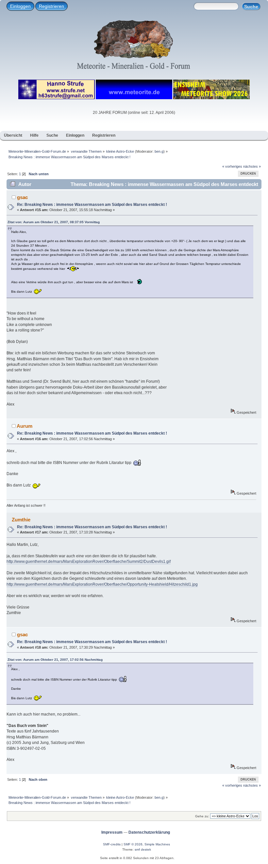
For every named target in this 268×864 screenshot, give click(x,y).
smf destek (143, 849)
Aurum (24, 426)
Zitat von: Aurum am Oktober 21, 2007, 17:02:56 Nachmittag (55, 659)
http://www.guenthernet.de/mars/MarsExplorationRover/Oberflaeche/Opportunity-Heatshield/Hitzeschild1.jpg (102, 584)
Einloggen (20, 6)
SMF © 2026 (133, 844)
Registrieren (51, 6)
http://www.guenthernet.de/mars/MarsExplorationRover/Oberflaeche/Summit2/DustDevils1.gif (89, 561)
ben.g (159, 151)
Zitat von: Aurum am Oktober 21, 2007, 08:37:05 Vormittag (54, 222)
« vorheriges (232, 166)
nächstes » (252, 166)
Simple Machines (157, 844)
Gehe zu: (202, 816)
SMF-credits (112, 844)
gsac (22, 197)
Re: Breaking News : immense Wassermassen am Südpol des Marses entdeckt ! (92, 204)
